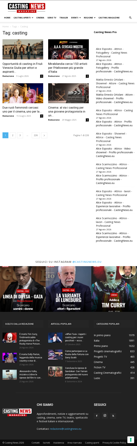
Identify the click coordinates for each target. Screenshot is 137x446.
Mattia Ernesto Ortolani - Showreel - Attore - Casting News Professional (115, 83)
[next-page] (44, 135)
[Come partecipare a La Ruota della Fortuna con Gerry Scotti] (55, 355)
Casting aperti (92, 442)
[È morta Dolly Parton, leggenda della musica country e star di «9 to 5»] (9, 358)
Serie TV (51, 17)
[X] (113, 416)
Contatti (36, 442)
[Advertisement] (92, 8)
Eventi (74, 17)
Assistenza (58, 442)
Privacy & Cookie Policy (114, 442)
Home (7, 17)
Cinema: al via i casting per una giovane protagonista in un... (66, 111)
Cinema (40, 17)
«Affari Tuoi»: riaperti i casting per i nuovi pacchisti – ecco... (75, 337)
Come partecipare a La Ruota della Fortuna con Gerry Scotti (77, 354)
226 (36, 135)
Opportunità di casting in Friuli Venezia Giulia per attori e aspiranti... (22, 67)
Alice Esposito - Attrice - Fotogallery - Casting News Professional (111, 52)
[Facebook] (97, 416)
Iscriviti (46, 442)
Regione (88, 17)
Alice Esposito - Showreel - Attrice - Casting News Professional (111, 137)
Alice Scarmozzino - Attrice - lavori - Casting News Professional (112, 221)
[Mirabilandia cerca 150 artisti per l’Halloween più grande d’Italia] (68, 49)
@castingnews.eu (87, 261)
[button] (130, 17)
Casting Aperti (22, 17)
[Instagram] (105, 415)
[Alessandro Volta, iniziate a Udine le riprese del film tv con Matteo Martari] (9, 375)
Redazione (8, 76)
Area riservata (74, 442)
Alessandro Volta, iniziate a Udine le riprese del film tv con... (30, 374)
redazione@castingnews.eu (65, 428)
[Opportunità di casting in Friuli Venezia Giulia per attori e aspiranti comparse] (22, 49)
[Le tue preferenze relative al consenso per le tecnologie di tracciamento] (130, 439)
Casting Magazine (109, 17)
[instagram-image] (23, 289)
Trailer (63, 17)
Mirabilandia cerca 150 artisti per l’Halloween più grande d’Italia (67, 67)
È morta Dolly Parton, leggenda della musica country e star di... (30, 357)
